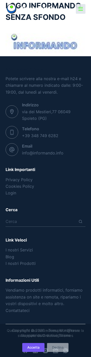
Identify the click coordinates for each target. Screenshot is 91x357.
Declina (57, 347)
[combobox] (41, 221)
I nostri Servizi (19, 249)
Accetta (33, 347)
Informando (38, 8)
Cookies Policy (20, 186)
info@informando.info (42, 152)
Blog (10, 256)
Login (11, 192)
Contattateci (18, 310)
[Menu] (80, 9)
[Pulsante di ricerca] (80, 221)
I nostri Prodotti (21, 263)
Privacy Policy (19, 179)
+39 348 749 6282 (40, 135)
